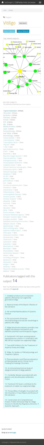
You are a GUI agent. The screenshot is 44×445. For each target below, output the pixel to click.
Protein (6, 120)
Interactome (7, 190)
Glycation (6, 208)
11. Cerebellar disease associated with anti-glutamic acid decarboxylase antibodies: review (21, 377)
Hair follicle (7, 133)
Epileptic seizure (9, 224)
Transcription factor (10, 142)
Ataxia (5, 255)
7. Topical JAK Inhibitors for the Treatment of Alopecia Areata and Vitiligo (21, 346)
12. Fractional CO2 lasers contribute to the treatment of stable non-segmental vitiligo (20, 385)
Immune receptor (9, 199)
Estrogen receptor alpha (12, 217)
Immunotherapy (9, 131)
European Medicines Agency (13, 215)
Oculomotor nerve (10, 169)
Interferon (7, 187)
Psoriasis (6, 117)
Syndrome (7, 115)
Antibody (6, 266)
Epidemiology (8, 226)
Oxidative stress (9, 165)
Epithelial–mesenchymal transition (15, 221)
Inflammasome (8, 192)
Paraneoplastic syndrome (12, 163)
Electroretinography (10, 228)
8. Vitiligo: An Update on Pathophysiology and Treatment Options (21, 353)
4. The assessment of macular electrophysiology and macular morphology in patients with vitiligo (21, 320)
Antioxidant (7, 262)
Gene (5, 210)
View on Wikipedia (23, 31)
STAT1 (5, 151)
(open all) (15, 289)
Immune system (9, 196)
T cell (5, 147)
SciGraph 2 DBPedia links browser (19, 2)
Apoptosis (7, 260)
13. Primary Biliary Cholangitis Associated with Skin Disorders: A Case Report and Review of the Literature (21, 393)
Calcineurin (7, 242)
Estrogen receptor (10, 219)
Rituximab (6, 154)
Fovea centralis (8, 212)
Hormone (6, 203)
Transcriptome (8, 140)
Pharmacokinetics (9, 158)
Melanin (6, 178)
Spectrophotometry (10, 149)
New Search (22, 23)
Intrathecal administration (12, 185)
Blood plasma (8, 246)
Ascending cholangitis (11, 257)
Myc (4, 124)
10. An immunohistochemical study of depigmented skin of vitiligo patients (19, 369)
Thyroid (6, 144)
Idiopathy (6, 201)
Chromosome (8, 237)
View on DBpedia (9, 31)
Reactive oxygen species (12, 156)
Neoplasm (7, 174)
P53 (4, 122)
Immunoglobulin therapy (12, 194)
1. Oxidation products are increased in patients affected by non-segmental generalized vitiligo (19, 298)
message (12, 432)
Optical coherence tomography (14, 167)
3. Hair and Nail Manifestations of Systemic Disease (20, 312)
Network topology (10, 172)
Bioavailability (8, 251)
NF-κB (5, 176)
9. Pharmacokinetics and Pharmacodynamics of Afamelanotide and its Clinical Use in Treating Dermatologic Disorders (21, 361)
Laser (5, 129)
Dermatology (8, 135)
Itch (4, 183)
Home (5, 10)
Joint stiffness (8, 181)
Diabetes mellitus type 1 (12, 230)
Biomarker (7, 248)
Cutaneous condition (10, 235)
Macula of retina (9, 126)
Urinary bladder (9, 138)
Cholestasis (7, 239)
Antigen (6, 264)
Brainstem (7, 244)
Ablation (6, 271)
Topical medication (10, 111)
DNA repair (7, 233)
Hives (5, 205)
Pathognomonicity (9, 160)
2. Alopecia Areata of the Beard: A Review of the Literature (21, 306)
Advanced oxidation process (13, 269)
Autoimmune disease (11, 253)
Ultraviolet (7, 113)
